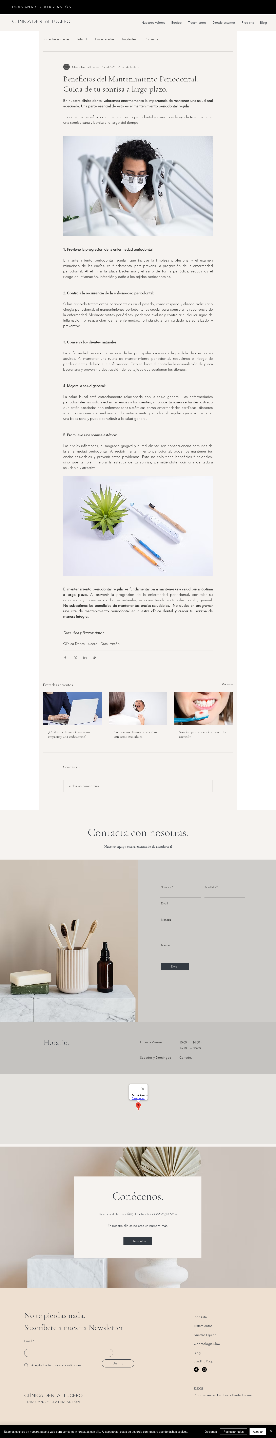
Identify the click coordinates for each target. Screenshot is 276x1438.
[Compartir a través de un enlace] (95, 657)
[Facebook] (196, 1369)
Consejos (151, 39)
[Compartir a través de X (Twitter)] (75, 657)
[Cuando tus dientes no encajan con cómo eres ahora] (138, 708)
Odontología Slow (207, 1344)
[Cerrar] (271, 1431)
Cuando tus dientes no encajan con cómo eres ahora (135, 734)
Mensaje (166, 919)
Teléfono (166, 945)
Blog (197, 1353)
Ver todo (227, 684)
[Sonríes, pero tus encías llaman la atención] (203, 708)
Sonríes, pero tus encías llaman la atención (202, 734)
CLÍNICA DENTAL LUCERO (53, 1395)
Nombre (166, 887)
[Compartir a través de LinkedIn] (85, 657)
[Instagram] (204, 1369)
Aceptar (258, 1432)
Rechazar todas (233, 1432)
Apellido (210, 887)
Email (164, 903)
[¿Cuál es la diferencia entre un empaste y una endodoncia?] (72, 708)
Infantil (82, 39)
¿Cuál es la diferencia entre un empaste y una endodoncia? (69, 734)
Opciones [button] (211, 1432)
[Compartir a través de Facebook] (65, 657)
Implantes (129, 39)
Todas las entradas (56, 39)
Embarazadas (104, 39)
